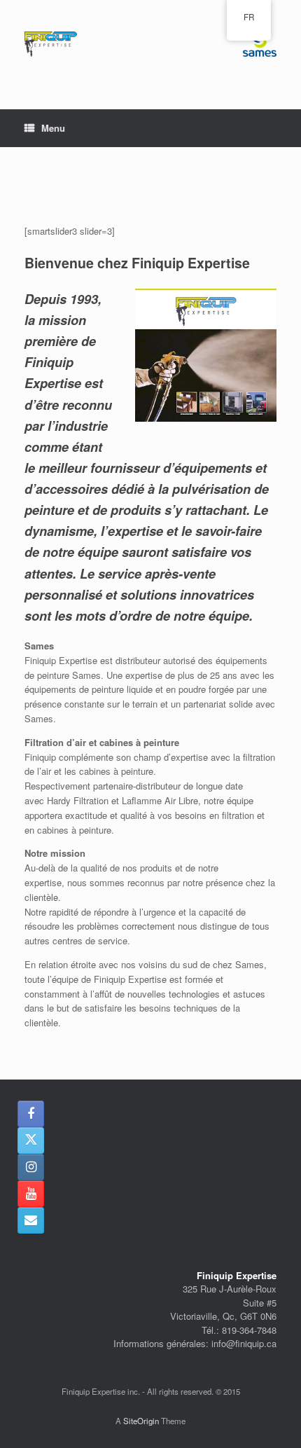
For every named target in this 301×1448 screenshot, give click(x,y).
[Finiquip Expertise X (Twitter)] (31, 1140)
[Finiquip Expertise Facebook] (31, 1114)
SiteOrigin (141, 1420)
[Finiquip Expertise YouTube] (31, 1193)
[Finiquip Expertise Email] (31, 1220)
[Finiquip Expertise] (150, 44)
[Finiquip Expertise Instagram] (31, 1167)
